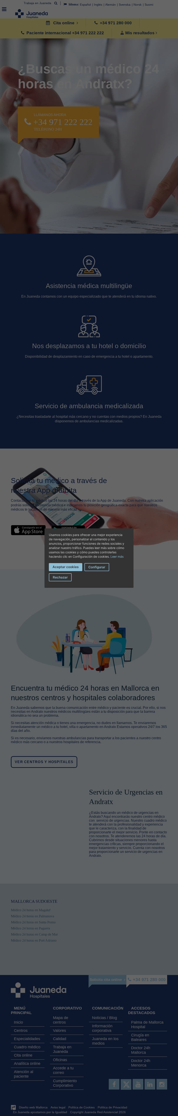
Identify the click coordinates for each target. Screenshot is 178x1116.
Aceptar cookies (66, 567)
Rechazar (60, 577)
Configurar (96, 567)
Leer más (117, 556)
